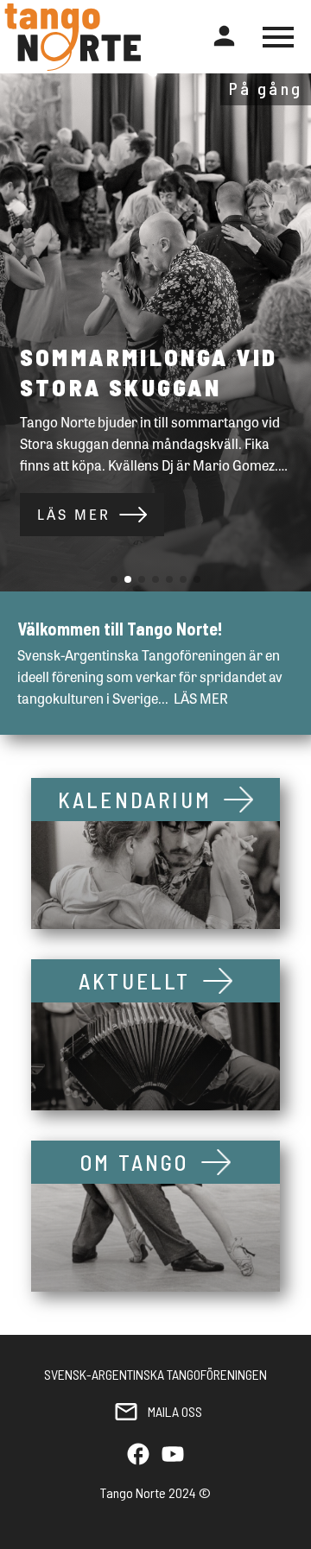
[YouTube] (173, 1455)
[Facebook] (138, 1455)
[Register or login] (224, 36)
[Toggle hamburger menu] (278, 37)
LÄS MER (74, 514)
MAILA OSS (175, 1411)
